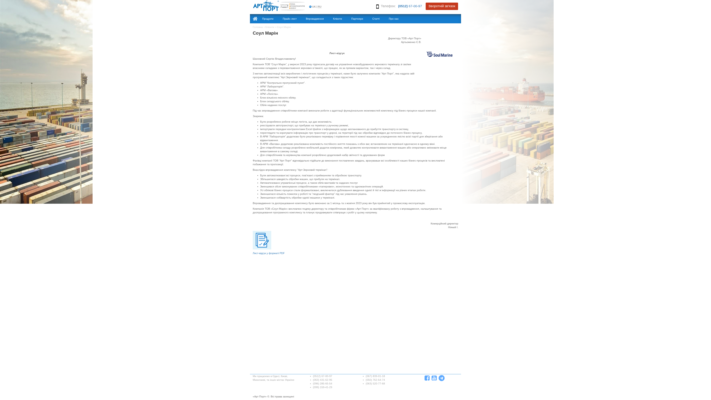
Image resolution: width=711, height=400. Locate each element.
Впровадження (315, 18)
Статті (376, 18)
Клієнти (337, 18)
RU (319, 6)
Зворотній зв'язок (441, 6)
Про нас (394, 18)
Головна (258, 27)
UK (314, 6)
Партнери (357, 18)
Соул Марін (284, 27)
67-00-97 (410, 6)
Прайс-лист (290, 18)
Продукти (267, 18)
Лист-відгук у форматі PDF (269, 253)
